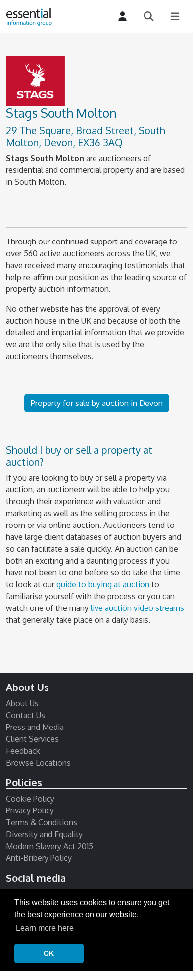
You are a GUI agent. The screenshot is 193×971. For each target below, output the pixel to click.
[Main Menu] (175, 16)
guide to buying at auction (102, 584)
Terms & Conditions (41, 822)
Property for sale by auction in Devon (97, 403)
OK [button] (49, 953)
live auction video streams (137, 608)
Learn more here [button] (45, 928)
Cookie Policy (30, 799)
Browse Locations (38, 763)
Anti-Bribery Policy (39, 858)
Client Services (32, 739)
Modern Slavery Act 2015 (49, 846)
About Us (22, 703)
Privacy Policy (30, 810)
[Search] (149, 16)
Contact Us (25, 715)
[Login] (122, 16)
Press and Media (35, 727)
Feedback (23, 751)
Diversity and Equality (44, 834)
